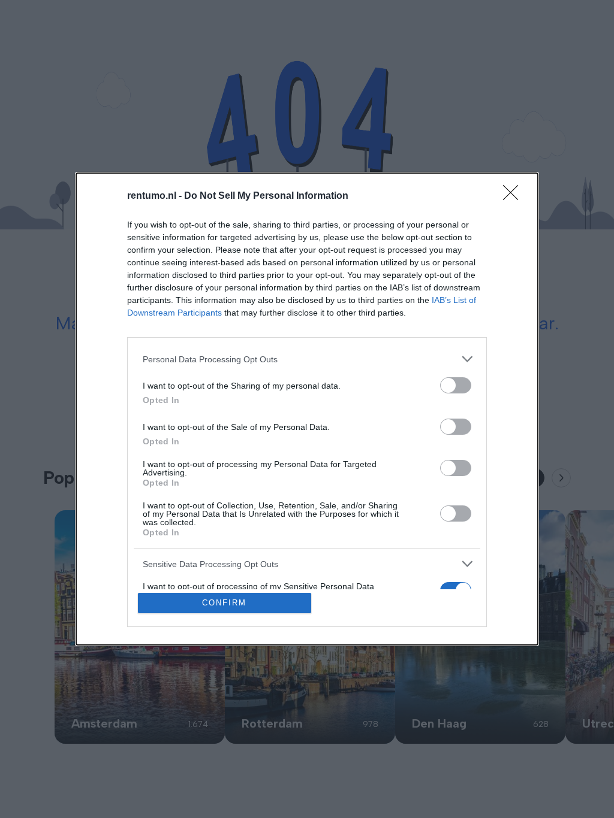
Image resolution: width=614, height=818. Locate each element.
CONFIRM (224, 602)
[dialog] (307, 409)
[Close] (514, 196)
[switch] (455, 385)
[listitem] (307, 359)
